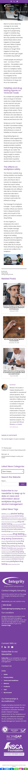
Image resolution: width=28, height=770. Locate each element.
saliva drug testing (18, 552)
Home (5, 674)
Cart (5, 689)
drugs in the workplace (8, 534)
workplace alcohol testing (12, 555)
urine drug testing (5, 553)
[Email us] (17, 1)
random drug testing (18, 548)
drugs (8, 531)
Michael (5, 271)
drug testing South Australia (13, 541)
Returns (6, 683)
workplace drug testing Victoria (13, 564)
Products (7, 686)
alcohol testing (17, 513)
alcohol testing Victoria (12, 518)
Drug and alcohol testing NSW (17, 524)
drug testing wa (12, 546)
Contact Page (6, 625)
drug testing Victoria (7, 274)
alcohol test (8, 514)
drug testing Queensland (11, 538)
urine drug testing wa (14, 553)
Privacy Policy (8, 677)
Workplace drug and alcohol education (13, 556)
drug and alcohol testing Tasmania (12, 526)
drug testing (18, 533)
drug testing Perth (22, 536)
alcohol (3, 514)
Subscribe (4, 658)
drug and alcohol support (12, 521)
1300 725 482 (7, 605)
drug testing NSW (13, 536)
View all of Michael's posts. (14, 426)
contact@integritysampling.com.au (13, 609)
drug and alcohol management (16, 519)
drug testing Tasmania (12, 542)
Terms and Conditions (11, 680)
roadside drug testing (6, 552)
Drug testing (4, 273)
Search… (4, 481)
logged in (11, 439)
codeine (20, 518)
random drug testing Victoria (16, 550)
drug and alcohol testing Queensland (13, 525)
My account (8, 692)
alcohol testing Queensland (8, 516)
